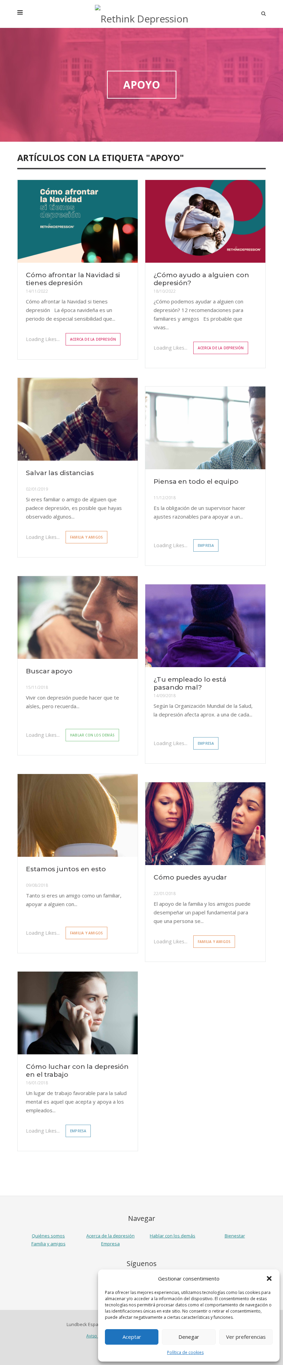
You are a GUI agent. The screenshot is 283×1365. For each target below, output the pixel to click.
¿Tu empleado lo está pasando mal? (190, 683)
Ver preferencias (246, 1336)
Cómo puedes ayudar (190, 877)
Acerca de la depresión (93, 339)
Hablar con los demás (92, 735)
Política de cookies (185, 1352)
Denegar (188, 1336)
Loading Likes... (43, 339)
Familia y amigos (86, 537)
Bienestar (235, 1236)
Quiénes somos (48, 1236)
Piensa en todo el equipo (196, 481)
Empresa (206, 545)
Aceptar (132, 1336)
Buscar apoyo (49, 671)
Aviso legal (96, 1336)
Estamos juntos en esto (66, 869)
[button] (269, 1278)
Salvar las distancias (60, 473)
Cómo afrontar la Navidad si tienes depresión (73, 279)
